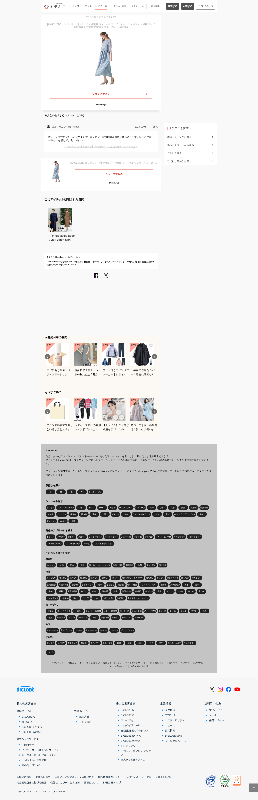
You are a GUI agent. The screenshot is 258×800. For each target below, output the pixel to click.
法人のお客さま (125, 703)
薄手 (197, 585)
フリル (183, 611)
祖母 (119, 643)
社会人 (150, 643)
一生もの (65, 598)
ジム (126, 514)
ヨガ (157, 514)
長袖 (61, 591)
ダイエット (51, 521)
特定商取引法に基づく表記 (31, 782)
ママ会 (50, 514)
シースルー (78, 611)
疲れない (94, 578)
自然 (94, 617)
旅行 (152, 508)
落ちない (150, 578)
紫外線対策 (51, 585)
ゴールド (114, 630)
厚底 (159, 591)
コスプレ (50, 652)
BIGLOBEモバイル (32, 727)
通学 (94, 514)
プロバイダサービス (132, 725)
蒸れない (73, 578)
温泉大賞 (84, 716)
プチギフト (95, 643)
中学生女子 (72, 643)
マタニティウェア (72, 544)
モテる (191, 591)
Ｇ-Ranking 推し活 (139, 666)
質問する (172, 6)
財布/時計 (149, 537)
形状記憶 (163, 565)
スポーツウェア (194, 537)
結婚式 (63, 521)
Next (154, 356)
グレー (79, 630)
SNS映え (121, 598)
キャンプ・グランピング (184, 514)
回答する (188, 6)
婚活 (183, 508)
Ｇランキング (58, 662)
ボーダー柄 (124, 611)
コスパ (96, 598)
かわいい (61, 617)
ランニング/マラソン (141, 514)
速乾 (83, 565)
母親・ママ (107, 643)
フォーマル (139, 617)
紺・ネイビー (91, 630)
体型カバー (127, 591)
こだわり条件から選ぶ (179, 161)
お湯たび (95, 662)
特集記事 (155, 6)
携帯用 (164, 585)
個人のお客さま (26, 703)
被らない (160, 578)
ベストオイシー (132, 662)
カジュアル (83, 617)
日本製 (105, 591)
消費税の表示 (43, 776)
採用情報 (170, 730)
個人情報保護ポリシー (110, 776)
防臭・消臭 (118, 565)
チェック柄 (137, 611)
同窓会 (112, 508)
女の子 (140, 643)
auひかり (27, 721)
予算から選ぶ (174, 153)
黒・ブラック (66, 630)
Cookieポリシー (165, 776)
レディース (101, 6)
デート (102, 508)
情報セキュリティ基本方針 (65, 782)
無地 (50, 617)
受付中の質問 (120, 6)
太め (100, 585)
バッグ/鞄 (138, 537)
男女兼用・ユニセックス (138, 598)
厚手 (186, 585)
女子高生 (61, 643)
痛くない (185, 578)
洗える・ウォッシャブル (99, 565)
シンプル (71, 617)
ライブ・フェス (126, 508)
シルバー (104, 630)
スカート (82, 537)
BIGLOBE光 (28, 716)
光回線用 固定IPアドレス (134, 730)
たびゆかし (198, 662)
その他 (87, 544)
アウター (61, 537)
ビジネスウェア (95, 537)
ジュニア (50, 643)
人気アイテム (137, 6)
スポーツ (115, 514)
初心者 (84, 643)
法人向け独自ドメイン (133, 759)
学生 (161, 643)
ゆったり (110, 585)
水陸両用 (129, 565)
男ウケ (201, 591)
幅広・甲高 (72, 591)
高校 (162, 508)
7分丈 (94, 591)
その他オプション (31, 765)
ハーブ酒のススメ (118, 666)
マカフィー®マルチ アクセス (136, 752)
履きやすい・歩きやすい (132, 578)
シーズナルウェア (54, 544)
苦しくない (51, 578)
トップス (50, 537)
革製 (205, 611)
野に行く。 (160, 662)
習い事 (84, 514)
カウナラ (173, 662)
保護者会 (204, 508)
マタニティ (62, 514)
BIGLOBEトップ (112, 782)
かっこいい (127, 617)
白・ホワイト (52, 630)
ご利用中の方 (212, 703)
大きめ (75, 585)
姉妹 (129, 643)
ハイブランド (52, 598)
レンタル (149, 591)
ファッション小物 (163, 537)
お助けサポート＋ (31, 745)
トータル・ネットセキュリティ (39, 755)
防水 (72, 565)
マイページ (207, 6)
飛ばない (84, 578)
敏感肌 (138, 591)
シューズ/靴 (126, 537)
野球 (168, 514)
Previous (47, 356)
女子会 (194, 508)
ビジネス (50, 508)
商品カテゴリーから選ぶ (180, 145)
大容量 (121, 585)
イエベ (170, 591)
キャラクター (189, 643)
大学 (173, 508)
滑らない (63, 578)
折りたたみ (175, 585)
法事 (73, 521)
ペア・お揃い (108, 598)
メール (213, 715)
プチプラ (86, 598)
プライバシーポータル (139, 776)
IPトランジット (129, 745)
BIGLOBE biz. (128, 710)
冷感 (62, 565)
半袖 (50, 591)
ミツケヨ (185, 662)
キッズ (88, 6)
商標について (91, 782)
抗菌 (140, 565)
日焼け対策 (63, 585)
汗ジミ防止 (151, 565)
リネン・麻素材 (110, 611)
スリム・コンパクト (148, 585)
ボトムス (71, 537)
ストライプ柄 (150, 611)
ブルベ (180, 591)
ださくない (196, 578)
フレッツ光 (127, 720)
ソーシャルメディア (176, 740)
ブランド (170, 715)
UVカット (51, 565)
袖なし (84, 591)
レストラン (140, 508)
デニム (50, 611)
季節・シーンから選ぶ (179, 137)
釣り (202, 514)
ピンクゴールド (127, 630)
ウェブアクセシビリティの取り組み (74, 776)
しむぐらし (85, 721)
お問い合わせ (24, 776)
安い (75, 598)
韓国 (115, 591)
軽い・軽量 (132, 585)
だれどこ (72, 662)
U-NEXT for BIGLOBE (34, 760)
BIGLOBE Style (174, 735)
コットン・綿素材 (93, 611)
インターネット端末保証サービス (40, 750)
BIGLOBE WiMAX (31, 732)
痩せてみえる (172, 578)
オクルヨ (84, 662)
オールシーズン (95, 492)
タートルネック (64, 611)
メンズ (75, 6)
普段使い (115, 617)
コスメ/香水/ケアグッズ (103, 544)
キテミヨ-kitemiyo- (55, 257)
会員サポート (216, 720)
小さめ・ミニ (87, 585)
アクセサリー (179, 537)
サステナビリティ (175, 720)
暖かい (105, 578)
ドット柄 (162, 611)
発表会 (73, 514)
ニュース (170, 725)
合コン (91, 508)
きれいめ (105, 617)
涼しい (115, 578)
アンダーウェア (111, 537)
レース (173, 611)
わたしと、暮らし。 (112, 662)
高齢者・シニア (174, 643)
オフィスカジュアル (65, 508)
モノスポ (147, 662)
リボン (194, 611)
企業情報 (165, 703)
